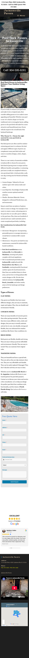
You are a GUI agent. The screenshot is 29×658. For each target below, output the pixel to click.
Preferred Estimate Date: (8, 457)
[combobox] (14, 465)
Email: (4, 449)
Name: (4, 420)
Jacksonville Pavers (12, 12)
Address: (4, 427)
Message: (4, 470)
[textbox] (13, 465)
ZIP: (3, 435)
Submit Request (14, 481)
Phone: (4, 442)
